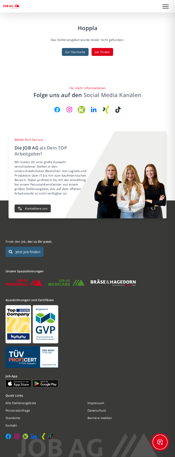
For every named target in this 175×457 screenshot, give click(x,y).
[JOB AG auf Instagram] (69, 109)
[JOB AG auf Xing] (106, 109)
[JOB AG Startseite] (11, 6)
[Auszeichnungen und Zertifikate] (87, 324)
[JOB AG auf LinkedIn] (94, 109)
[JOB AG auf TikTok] (118, 109)
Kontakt (11, 425)
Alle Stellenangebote (21, 403)
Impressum (96, 403)
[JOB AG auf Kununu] (81, 109)
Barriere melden (100, 418)
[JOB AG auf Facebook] (57, 109)
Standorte (13, 418)
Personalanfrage (18, 410)
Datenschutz (97, 410)
